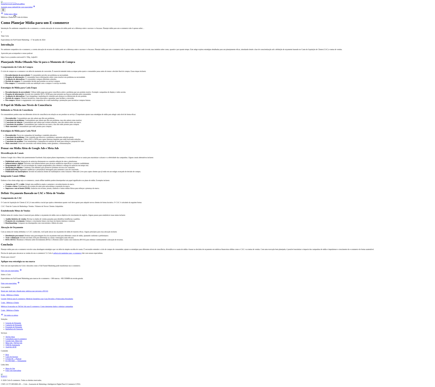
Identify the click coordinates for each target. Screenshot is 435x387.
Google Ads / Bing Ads (13, 341)
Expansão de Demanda (13, 327)
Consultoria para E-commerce (16, 339)
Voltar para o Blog (10, 14)
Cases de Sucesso (11, 357)
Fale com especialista (25, 7)
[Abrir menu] (3, 10)
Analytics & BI (10, 347)
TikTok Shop (10, 337)
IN (4, 376)
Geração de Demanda (13, 323)
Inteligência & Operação (14, 329)
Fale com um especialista (10, 271)
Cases (13, 4)
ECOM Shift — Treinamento (15, 361)
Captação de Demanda (13, 325)
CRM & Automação (12, 345)
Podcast (18, 4)
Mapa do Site (10, 368)
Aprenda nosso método (9, 7)
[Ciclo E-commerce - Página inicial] (8, 2)
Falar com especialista (9, 283)
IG (2, 376)
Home (3, 4)
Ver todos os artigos (11, 315)
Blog (23, 4)
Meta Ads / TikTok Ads (13, 343)
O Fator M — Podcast (13, 359)
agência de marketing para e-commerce (67, 253)
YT (6, 376)
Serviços (8, 4)
